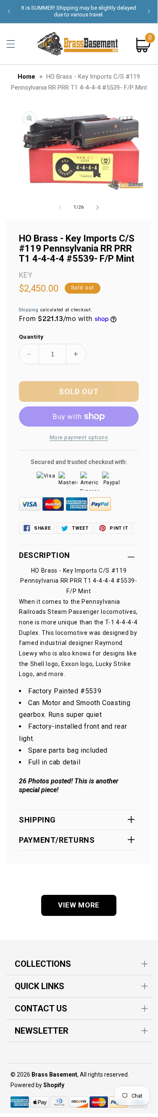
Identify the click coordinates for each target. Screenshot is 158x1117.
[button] (10, 43)
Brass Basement (54, 1074)
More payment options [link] (79, 437)
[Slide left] (59, 207)
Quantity (31, 336)
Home (26, 76)
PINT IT (119, 528)
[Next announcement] (149, 11)
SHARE (42, 528)
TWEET (80, 528)
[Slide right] (98, 207)
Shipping (29, 310)
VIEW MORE (79, 905)
